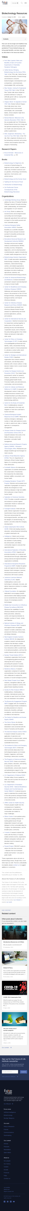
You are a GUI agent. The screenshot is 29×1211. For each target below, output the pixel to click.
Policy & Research (9, 1126)
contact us (16, 865)
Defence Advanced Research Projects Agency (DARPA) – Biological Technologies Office (15, 446)
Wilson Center (8, 816)
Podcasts (6, 1146)
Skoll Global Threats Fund (12, 680)
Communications (9, 1132)
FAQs (5, 1175)
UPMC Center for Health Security (14, 802)
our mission (17, 900)
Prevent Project (8, 846)
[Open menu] (25, 3)
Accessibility (7, 1187)
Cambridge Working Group (12, 200)
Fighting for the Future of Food (13, 182)
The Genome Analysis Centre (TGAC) (15, 731)
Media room (7, 1189)
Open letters (7, 1152)
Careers (6, 1166)
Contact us (7, 1178)
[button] (15, 3)
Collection (18, 919)
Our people (7, 1161)
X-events (7, 832)
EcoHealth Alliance (9, 467)
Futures (6, 1129)
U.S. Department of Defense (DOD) (14, 775)
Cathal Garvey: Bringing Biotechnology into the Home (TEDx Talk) (15, 72)
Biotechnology (8, 1115)
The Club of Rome (9, 722)
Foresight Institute (9, 508)
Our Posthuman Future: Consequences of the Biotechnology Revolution (12, 190)
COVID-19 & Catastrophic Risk (12, 997)
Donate (6, 1169)
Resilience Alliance (9, 669)
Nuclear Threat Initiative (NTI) (13, 655)
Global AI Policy (8, 968)
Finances (6, 1172)
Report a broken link (9, 1191)
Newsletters (7, 1149)
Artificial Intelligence (10, 1112)
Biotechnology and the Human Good (15, 179)
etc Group (7, 211)
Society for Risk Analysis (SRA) (13, 690)
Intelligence (7, 536)
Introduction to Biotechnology (13, 184)
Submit (23, 1072)
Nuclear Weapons (9, 1118)
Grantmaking (7, 1135)
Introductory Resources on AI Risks (13, 942)
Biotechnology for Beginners (12, 163)
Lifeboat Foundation (10, 591)
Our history (7, 1164)
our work (9, 902)
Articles (6, 1143)
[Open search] (21, 3)
